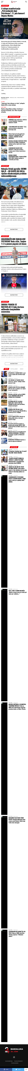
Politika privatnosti (18, 1061)
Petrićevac (4, 98)
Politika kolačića (14, 1063)
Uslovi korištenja (8, 1061)
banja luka (14, 97)
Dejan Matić (21, 97)
